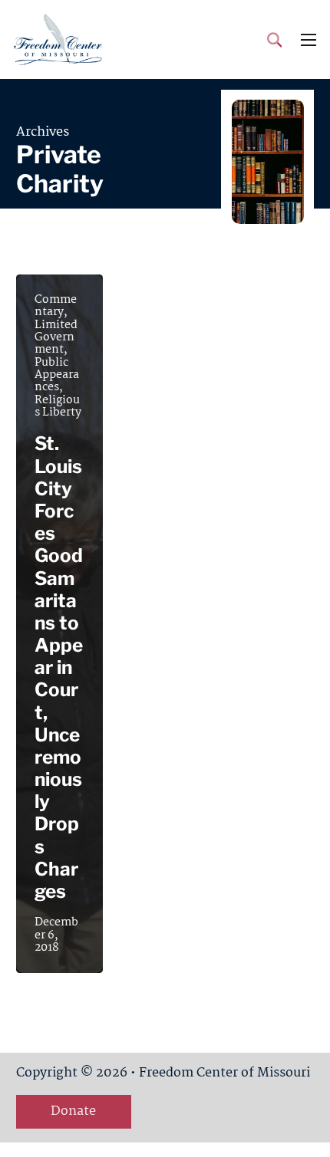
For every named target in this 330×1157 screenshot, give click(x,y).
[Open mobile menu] (308, 40)
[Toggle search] (274, 40)
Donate (73, 1111)
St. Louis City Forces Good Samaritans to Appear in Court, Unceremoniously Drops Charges (59, 667)
